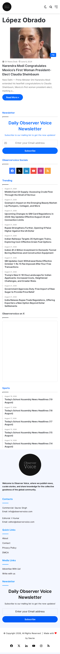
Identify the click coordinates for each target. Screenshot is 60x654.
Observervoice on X (13, 313)
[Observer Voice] (7, 6)
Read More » (12, 97)
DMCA (5, 552)
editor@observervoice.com (21, 522)
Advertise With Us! (11, 569)
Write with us (8, 573)
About (5, 538)
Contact (6, 543)
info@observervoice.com (20, 511)
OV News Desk (11, 61)
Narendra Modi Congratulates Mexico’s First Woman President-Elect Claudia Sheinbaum (26, 70)
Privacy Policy (9, 548)
